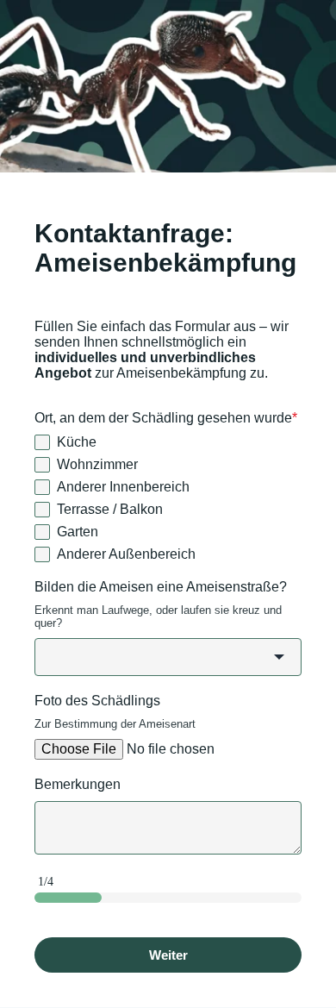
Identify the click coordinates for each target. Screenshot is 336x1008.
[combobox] (168, 657)
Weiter (168, 955)
